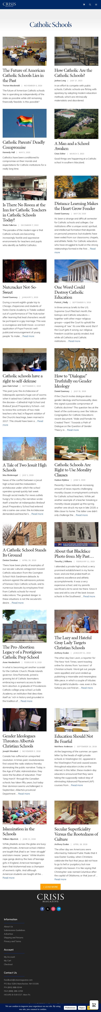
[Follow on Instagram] (53, 909)
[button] (94, 1004)
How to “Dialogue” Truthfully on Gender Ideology (73, 381)
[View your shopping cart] (84, 4)
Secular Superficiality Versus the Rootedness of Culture (76, 834)
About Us (8, 926)
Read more (28, 336)
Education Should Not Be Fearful (73, 738)
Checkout (8, 964)
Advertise (8, 934)
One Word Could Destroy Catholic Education (69, 292)
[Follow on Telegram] (59, 909)
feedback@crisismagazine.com (18, 980)
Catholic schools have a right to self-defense (22, 378)
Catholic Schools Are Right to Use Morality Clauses (72, 469)
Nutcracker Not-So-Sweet (20, 289)
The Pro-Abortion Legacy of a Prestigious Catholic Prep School (22, 652)
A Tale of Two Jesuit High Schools (25, 467)
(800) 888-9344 (14, 987)
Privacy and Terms (12, 941)
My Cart (7, 960)
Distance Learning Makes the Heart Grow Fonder (76, 206)
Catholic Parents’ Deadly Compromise (24, 144)
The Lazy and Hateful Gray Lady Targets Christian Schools (73, 642)
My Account (9, 957)
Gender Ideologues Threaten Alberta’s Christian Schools (19, 741)
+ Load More (50, 886)
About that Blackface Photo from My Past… (74, 553)
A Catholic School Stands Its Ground (24, 552)
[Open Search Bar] (90, 4)
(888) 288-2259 (15, 991)
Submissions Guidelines (14, 930)
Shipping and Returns (13, 937)
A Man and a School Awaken (71, 146)
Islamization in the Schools (18, 831)
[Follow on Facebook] (42, 909)
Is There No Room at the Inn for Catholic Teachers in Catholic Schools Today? (24, 212)
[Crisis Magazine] (9, 4)
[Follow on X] (48, 909)
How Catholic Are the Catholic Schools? (73, 73)
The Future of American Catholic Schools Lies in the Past (24, 75)
